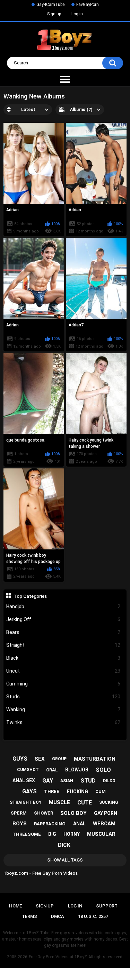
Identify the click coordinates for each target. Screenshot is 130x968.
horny (71, 834)
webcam (104, 823)
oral (52, 769)
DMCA (57, 916)
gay (47, 780)
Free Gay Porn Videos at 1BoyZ (58, 956)
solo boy (73, 813)
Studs (63, 696)
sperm (19, 813)
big (52, 834)
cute (84, 802)
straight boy (26, 802)
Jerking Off (63, 619)
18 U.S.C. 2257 (93, 916)
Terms (29, 916)
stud (88, 780)
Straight (63, 645)
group (59, 758)
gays (29, 791)
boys (19, 823)
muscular (101, 834)
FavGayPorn (87, 4)
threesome (26, 834)
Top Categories (30, 596)
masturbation (94, 759)
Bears (63, 632)
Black (63, 658)
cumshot (28, 769)
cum (100, 791)
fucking (77, 791)
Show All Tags (65, 860)
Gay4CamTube (50, 4)
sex (40, 759)
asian (66, 780)
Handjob (63, 606)
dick (64, 845)
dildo (109, 780)
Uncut (63, 671)
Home (15, 906)
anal (79, 823)
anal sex (23, 780)
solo (103, 770)
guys (19, 758)
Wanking (63, 709)
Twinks (63, 722)
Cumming (63, 684)
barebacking (50, 823)
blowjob (76, 769)
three (51, 791)
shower (43, 813)
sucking (108, 802)
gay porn (105, 813)
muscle (59, 802)
